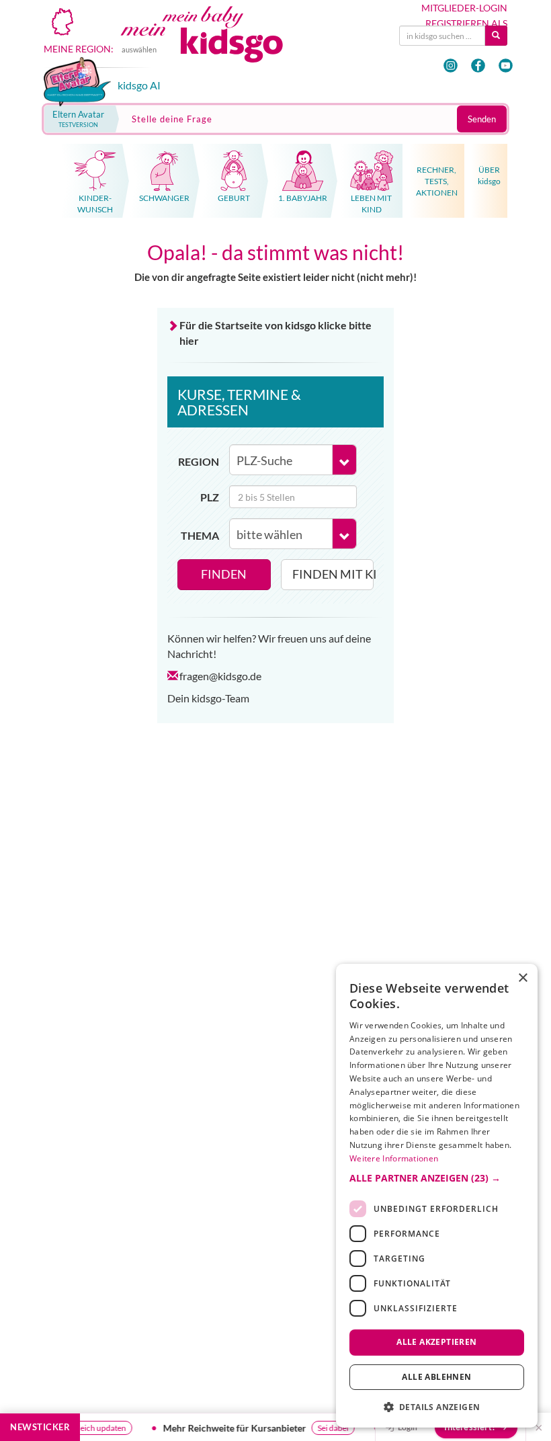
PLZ (209, 497)
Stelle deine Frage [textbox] (172, 119)
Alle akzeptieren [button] (436, 1342)
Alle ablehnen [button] (436, 1377)
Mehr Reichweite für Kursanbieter (238, 1428)
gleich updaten (104, 1428)
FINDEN (224, 574)
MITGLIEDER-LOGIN (464, 8)
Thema (200, 535)
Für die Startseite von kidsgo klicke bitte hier (275, 333)
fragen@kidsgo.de (220, 675)
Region (198, 461)
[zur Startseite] (216, 44)
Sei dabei (336, 1428)
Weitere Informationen (393, 1158)
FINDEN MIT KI (333, 574)
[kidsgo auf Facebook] (478, 65)
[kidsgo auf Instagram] (450, 65)
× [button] (522, 978)
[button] (436, 1178)
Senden (482, 119)
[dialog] (437, 1196)
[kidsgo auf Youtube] (506, 65)
